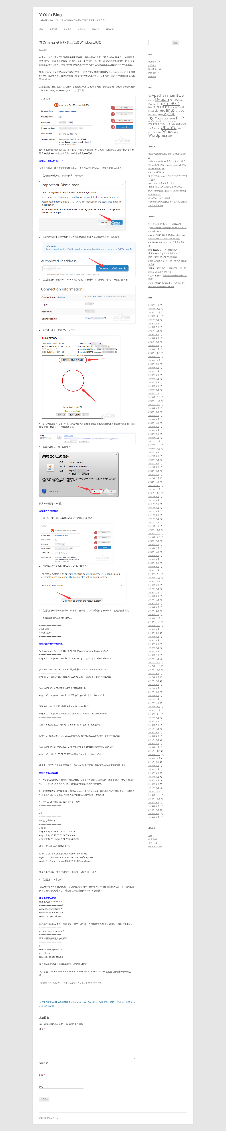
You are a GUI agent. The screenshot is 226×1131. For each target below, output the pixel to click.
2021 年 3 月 (153, 518)
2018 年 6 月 (153, 640)
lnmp (178, 111)
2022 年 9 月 (153, 452)
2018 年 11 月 (154, 621)
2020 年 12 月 (154, 529)
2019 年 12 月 (154, 574)
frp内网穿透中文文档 (170, 253)
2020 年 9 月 (153, 540)
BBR (167, 95)
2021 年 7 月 (153, 504)
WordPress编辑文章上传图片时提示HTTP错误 (111, 1001)
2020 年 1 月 (153, 570)
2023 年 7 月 (153, 415)
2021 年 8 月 (153, 500)
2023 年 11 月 (154, 400)
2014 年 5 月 (153, 817)
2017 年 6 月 (153, 684)
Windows (170, 131)
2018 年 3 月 (153, 651)
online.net (92, 982)
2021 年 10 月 (154, 492)
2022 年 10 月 (154, 448)
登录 (150, 835)
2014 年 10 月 (154, 798)
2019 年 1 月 (153, 614)
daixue (151, 282)
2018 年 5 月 (153, 644)
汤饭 (150, 249)
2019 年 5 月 (153, 599)
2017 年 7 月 (153, 680)
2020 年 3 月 (153, 563)
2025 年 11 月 (154, 312)
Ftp (162, 106)
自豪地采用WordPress (48, 1118)
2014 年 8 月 (153, 806)
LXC (182, 110)
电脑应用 (67, 29)
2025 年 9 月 (153, 319)
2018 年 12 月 (154, 618)
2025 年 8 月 (153, 323)
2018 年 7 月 (153, 636)
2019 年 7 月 (153, 592)
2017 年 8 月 (153, 677)
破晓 (150, 257)
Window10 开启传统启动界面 (161, 183)
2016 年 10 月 (154, 714)
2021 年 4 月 (153, 515)
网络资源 (110, 29)
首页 (41, 29)
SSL (149, 128)
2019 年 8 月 (153, 588)
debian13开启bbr (156, 172)
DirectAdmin (176, 100)
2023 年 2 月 (153, 434)
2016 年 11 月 (154, 710)
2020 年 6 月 (153, 551)
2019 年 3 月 (153, 607)
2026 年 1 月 (153, 305)
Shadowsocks (177, 123)
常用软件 (81, 29)
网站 (41, 1086)
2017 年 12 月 (154, 662)
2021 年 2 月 (153, 522)
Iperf (176, 107)
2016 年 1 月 (153, 747)
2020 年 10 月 (154, 537)
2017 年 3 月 (153, 695)
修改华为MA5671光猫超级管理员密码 (165, 187)
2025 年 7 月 (153, 327)
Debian (162, 99)
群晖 (170, 136)
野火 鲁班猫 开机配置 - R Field (161, 223)
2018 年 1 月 (153, 658)
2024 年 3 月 (153, 386)
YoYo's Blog (50, 14)
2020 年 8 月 (153, 544)
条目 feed (152, 839)
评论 (42, 1028)
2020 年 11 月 (154, 533)
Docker (152, 104)
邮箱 (42, 1074)
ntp (161, 119)
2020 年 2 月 (153, 566)
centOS (177, 95)
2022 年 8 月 (153, 456)
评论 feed (152, 843)
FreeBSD (171, 103)
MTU (160, 114)
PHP (180, 118)
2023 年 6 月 (153, 419)
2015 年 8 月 (153, 765)
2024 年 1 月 (153, 393)
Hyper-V (170, 107)
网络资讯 (53, 29)
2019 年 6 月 (153, 596)
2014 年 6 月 (153, 813)
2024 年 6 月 (153, 375)
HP (166, 107)
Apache (158, 95)
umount (151, 132)
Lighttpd (160, 110)
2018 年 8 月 (153, 633)
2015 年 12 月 (154, 750)
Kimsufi (151, 111)
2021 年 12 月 (154, 485)
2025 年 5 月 (153, 334)
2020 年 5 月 (153, 555)
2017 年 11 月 (154, 666)
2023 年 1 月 (153, 437)
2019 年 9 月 (153, 585)
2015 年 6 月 (153, 773)
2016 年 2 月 (153, 743)
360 (149, 96)
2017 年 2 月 (153, 699)
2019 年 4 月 (153, 603)
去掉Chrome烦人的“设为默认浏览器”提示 (166, 161)
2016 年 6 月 (153, 728)
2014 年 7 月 (153, 809)
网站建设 (95, 29)
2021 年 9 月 (153, 496)
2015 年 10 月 (154, 758)
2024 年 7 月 (153, 371)
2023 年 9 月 (153, 408)
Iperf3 (181, 107)
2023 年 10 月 (154, 404)
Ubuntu (168, 127)
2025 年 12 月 (154, 308)
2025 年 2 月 (153, 345)
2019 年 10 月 (154, 581)
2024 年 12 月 (154, 352)
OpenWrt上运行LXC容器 (159, 198)
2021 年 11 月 (154, 489)
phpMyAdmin (155, 121)
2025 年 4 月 (153, 338)
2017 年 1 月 (153, 703)
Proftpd (166, 121)
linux (170, 110)
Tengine (156, 128)
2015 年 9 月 (153, 761)
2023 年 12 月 (154, 397)
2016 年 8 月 (153, 721)
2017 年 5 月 (153, 688)
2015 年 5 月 (153, 776)
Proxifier (173, 121)
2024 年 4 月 (153, 382)
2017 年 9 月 (153, 673)
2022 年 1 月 (153, 481)
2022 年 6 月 (153, 463)
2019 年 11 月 (154, 577)
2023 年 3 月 (153, 430)
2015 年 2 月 (153, 787)
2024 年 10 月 (154, 360)
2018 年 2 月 (153, 655)
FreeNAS (151, 107)
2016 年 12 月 (154, 706)
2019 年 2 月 (153, 610)
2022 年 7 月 (153, 459)
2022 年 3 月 (153, 474)
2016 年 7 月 (153, 725)
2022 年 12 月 (154, 441)
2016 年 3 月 (153, 739)
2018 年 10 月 (154, 625)
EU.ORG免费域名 (168, 249)
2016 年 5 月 (153, 732)
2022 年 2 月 (153, 478)
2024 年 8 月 (153, 367)
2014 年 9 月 (153, 802)
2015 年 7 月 (153, 769)
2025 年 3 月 (153, 341)
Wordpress (158, 135)
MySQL (169, 113)
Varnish (158, 132)
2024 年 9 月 (153, 364)
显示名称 (44, 1062)
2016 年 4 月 (153, 736)
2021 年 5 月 (153, 511)
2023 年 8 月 (153, 411)
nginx (154, 118)
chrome (151, 100)
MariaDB (152, 114)
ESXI (160, 104)
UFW (179, 128)
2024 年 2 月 (153, 389)
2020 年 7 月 (153, 548)
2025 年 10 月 (154, 316)
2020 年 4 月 (153, 559)
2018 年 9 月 (153, 629)
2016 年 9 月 (153, 717)
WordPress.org (155, 846)
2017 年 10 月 (154, 669)
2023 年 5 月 (153, 422)
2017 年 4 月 (153, 691)
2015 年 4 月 (153, 780)
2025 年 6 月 (153, 330)
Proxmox (153, 123)
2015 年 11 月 (154, 754)
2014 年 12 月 (154, 791)
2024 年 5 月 (153, 378)
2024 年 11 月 (154, 356)
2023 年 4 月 (153, 426)
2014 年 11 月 (154, 795)
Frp (158, 106)
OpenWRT (169, 118)
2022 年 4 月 (153, 470)
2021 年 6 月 (153, 507)
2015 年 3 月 (153, 784)
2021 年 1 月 (153, 526)
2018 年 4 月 (153, 647)
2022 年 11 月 (154, 445)
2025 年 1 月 (153, 349)
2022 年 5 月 (153, 467)
